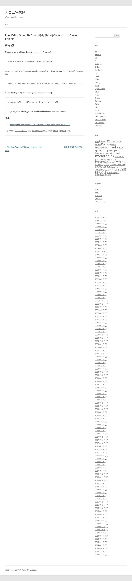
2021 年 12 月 (100, 301)
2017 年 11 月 (100, 440)
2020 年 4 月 (100, 360)
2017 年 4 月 (100, 462)
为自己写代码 (15, 12)
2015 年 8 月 (100, 514)
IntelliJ (55, 131)
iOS (96, 73)
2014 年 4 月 (100, 548)
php (97, 159)
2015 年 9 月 (100, 511)
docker (113, 145)
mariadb (109, 153)
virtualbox (114, 167)
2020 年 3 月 (100, 363)
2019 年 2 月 (100, 400)
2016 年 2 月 (100, 496)
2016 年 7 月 (100, 490)
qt (124, 162)
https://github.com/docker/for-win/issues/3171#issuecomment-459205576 (40, 125)
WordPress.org (100, 202)
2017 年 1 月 (100, 471)
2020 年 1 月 (100, 369)
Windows (98, 126)
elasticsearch (101, 148)
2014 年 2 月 (100, 554)
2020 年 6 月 (100, 353)
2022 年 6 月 (100, 285)
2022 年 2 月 (100, 295)
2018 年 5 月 (100, 421)
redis (106, 164)
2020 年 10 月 (100, 341)
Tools (97, 110)
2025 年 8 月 (100, 227)
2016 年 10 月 (100, 480)
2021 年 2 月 (100, 329)
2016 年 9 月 (100, 483)
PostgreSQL (102, 161)
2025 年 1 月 (100, 236)
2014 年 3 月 (100, 551)
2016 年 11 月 (100, 477)
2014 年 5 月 (100, 545)
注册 (96, 189)
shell (111, 165)
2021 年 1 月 (100, 332)
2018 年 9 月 (100, 412)
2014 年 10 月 (100, 530)
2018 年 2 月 (100, 431)
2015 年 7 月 (100, 517)
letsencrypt (100, 153)
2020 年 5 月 (100, 357)
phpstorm (62, 131)
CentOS (104, 141)
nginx (109, 156)
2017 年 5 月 (100, 459)
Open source (100, 89)
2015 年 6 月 (100, 520)
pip (115, 159)
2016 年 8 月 (100, 486)
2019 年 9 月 (100, 378)
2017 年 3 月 (100, 465)
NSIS (117, 157)
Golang (97, 67)
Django (106, 144)
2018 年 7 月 (100, 415)
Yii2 (123, 169)
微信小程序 (114, 173)
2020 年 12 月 (100, 335)
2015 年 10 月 (100, 508)
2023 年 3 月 (100, 273)
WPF (112, 170)
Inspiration (99, 70)
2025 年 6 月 (100, 230)
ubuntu (98, 166)
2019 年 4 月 (100, 394)
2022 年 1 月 (100, 298)
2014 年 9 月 (100, 533)
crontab (98, 145)
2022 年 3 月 (100, 292)
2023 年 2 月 (100, 276)
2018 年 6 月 (100, 418)
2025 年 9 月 (100, 224)
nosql (97, 86)
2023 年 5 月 (100, 267)
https (107, 150)
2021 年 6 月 (100, 316)
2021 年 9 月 (100, 307)
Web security (100, 123)
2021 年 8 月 (100, 310)
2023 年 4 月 (100, 270)
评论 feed (98, 199)
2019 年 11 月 (100, 372)
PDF (121, 157)
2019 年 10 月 (100, 375)
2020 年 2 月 (100, 366)
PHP (97, 92)
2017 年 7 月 (100, 452)
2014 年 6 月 (100, 542)
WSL (118, 169)
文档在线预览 (99, 175)
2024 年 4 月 (100, 245)
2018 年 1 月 (100, 434)
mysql (100, 156)
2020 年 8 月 (100, 347)
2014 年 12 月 (100, 524)
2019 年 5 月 (100, 391)
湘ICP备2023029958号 (13, 570)
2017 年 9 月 (100, 446)
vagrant (106, 166)
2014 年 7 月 (100, 539)
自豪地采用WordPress (29, 570)
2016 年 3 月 (100, 493)
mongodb (117, 153)
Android (98, 55)
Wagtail (107, 170)
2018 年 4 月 (100, 425)
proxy (112, 162)
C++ (96, 61)
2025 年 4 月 (100, 233)
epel (109, 148)
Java (97, 76)
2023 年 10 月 (100, 251)
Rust (97, 107)
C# (96, 58)
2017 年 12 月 (100, 437)
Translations (99, 113)
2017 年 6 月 (100, 455)
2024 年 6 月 (100, 242)
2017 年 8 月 (100, 449)
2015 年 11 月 (100, 505)
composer (116, 141)
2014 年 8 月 (100, 536)
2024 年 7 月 (100, 239)
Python (97, 95)
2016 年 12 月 (100, 474)
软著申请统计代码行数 (74, 147)
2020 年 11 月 (100, 338)
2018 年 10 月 (100, 409)
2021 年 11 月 (100, 304)
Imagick (113, 151)
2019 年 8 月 (100, 381)
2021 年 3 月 (100, 326)
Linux (97, 79)
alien (97, 142)
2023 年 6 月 (100, 264)
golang (99, 150)
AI (96, 52)
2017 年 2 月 (100, 468)
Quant (97, 98)
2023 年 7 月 (100, 261)
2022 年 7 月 (100, 282)
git (122, 147)
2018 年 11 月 (100, 406)
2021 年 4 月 (100, 322)
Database (98, 64)
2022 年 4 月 (100, 288)
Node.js (98, 83)
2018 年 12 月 (100, 403)
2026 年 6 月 (100, 217)
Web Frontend (100, 120)
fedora (116, 147)
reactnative (99, 165)
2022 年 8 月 (100, 279)
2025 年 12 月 (100, 220)
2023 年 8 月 (100, 258)
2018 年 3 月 (100, 428)
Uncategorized (37, 131)
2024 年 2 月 (100, 248)
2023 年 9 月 (100, 254)
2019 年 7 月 (100, 384)
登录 (96, 193)
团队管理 (100, 172)
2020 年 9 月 (100, 344)
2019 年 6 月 (100, 387)
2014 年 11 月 (100, 527)
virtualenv (99, 170)
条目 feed (98, 196)
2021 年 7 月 (100, 313)
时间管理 (107, 175)
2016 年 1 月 (100, 499)
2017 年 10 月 (100, 443)
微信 (108, 173)
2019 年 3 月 (100, 397)
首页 (6, 25)
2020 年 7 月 (100, 350)
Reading (98, 101)
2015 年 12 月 (100, 502)
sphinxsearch (119, 165)
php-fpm (103, 159)
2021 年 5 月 (100, 319)
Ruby (97, 104)
